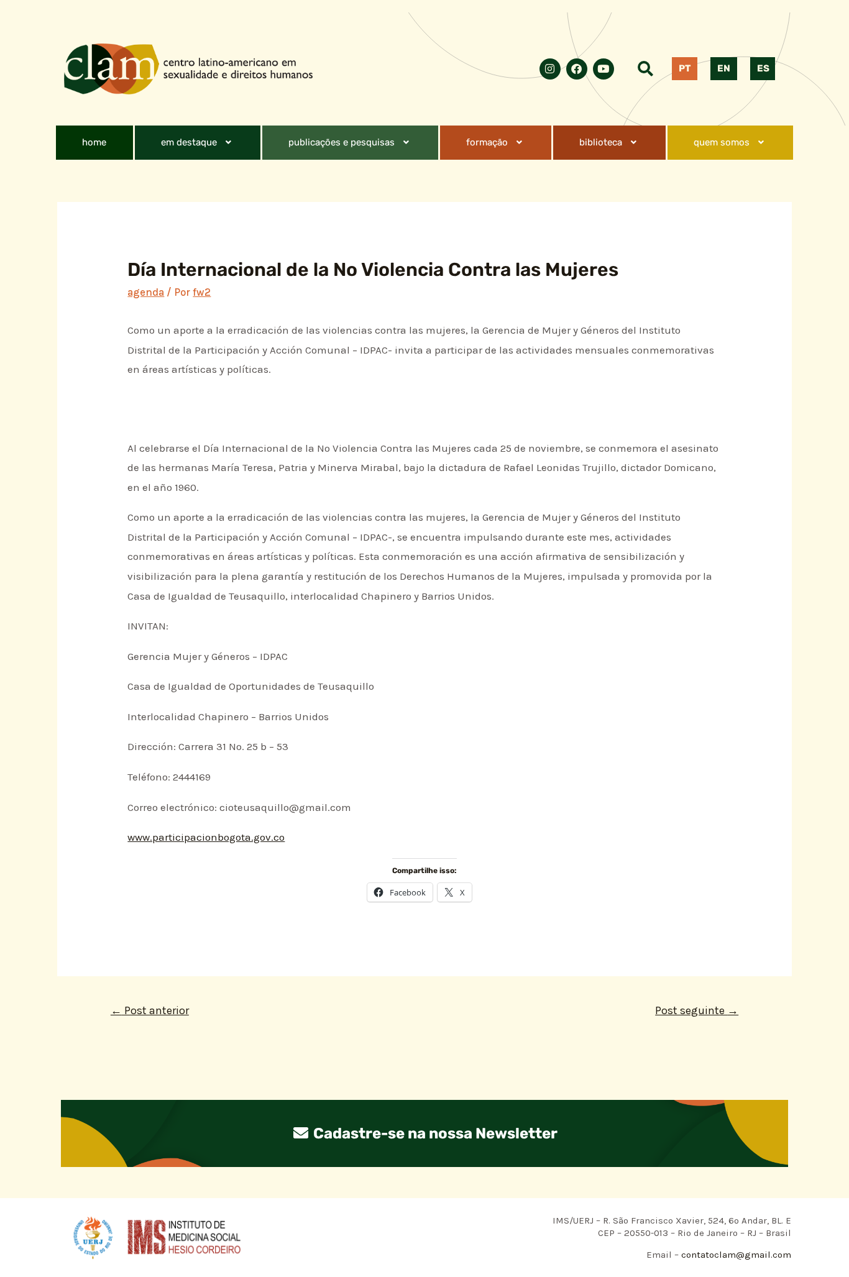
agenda (145, 292)
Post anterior (150, 1010)
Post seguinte (696, 1010)
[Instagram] (550, 69)
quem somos (722, 142)
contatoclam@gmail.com (735, 1254)
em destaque (189, 142)
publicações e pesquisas (341, 142)
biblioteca (600, 142)
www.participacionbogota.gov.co (206, 837)
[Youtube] (603, 69)
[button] (197, 143)
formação (487, 142)
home (94, 142)
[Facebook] (576, 69)
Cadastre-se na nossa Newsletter (434, 1133)
